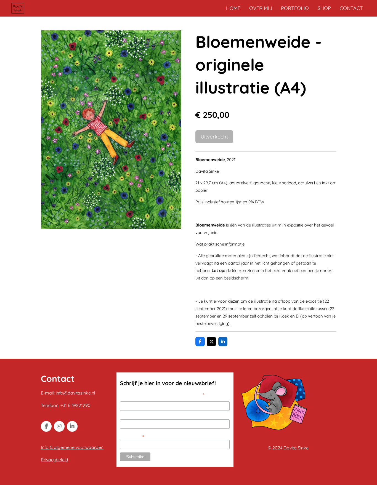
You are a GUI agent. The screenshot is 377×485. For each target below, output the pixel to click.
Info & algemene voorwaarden (72, 447)
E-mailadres (132, 436)
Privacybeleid (54, 459)
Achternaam (130, 416)
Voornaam (129, 398)
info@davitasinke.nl (75, 393)
